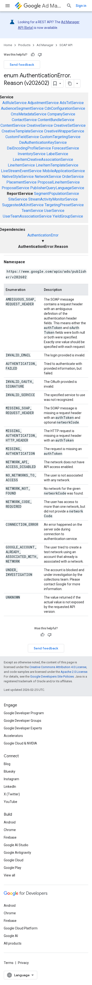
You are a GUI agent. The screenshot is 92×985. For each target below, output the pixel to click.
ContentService (13, 125)
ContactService (24, 120)
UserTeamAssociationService (27, 216)
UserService (54, 210)
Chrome (10, 830)
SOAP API (65, 45)
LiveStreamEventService (21, 171)
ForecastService (65, 148)
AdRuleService (14, 103)
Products (24, 45)
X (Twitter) (12, 794)
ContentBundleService (56, 120)
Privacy (23, 963)
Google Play (12, 868)
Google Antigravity (17, 852)
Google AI (11, 936)
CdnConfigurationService (65, 108)
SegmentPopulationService (56, 193)
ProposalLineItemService (59, 182)
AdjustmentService (43, 103)
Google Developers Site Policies (52, 676)
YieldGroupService (68, 216)
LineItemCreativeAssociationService (43, 159)
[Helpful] (32, 54)
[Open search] (69, 6)
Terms (8, 963)
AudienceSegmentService (22, 108)
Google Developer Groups (22, 720)
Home (8, 45)
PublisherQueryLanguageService (57, 188)
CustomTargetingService (60, 137)
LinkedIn (10, 786)
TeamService (32, 210)
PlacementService (21, 182)
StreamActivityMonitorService (53, 199)
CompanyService (61, 114)
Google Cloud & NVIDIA (20, 743)
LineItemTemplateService (57, 165)
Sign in (81, 6)
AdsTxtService (72, 103)
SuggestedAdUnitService (23, 205)
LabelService (57, 154)
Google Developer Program (24, 713)
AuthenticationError (43, 235)
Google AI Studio (16, 845)
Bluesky (9, 771)
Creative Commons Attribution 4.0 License (57, 667)
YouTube (10, 802)
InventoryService (32, 154)
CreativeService (40, 125)
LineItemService (21, 165)
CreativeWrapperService (64, 131)
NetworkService (48, 176)
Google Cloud (13, 860)
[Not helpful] (39, 54)
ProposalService (15, 188)
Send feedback (22, 64)
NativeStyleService (18, 176)
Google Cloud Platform (21, 928)
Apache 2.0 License (74, 672)
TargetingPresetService (64, 205)
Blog (7, 764)
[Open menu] (7, 5)
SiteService (17, 199)
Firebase (10, 837)
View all (9, 875)
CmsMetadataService (28, 114)
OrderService (73, 176)
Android (10, 822)
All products (12, 943)
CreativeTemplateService (22, 131)
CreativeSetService (70, 125)
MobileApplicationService (63, 171)
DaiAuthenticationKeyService (43, 142)
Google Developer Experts (23, 728)
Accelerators (13, 736)
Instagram (11, 779)
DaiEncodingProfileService (29, 148)
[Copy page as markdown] (70, 83)
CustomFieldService (22, 137)
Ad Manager (52, 6)
